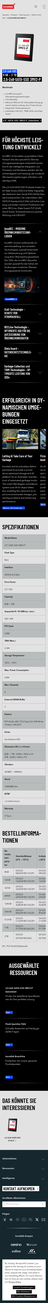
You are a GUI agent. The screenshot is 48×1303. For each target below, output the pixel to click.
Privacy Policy (15, 1282)
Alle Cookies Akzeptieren (23, 1296)
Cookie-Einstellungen (23, 1288)
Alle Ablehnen (23, 1292)
